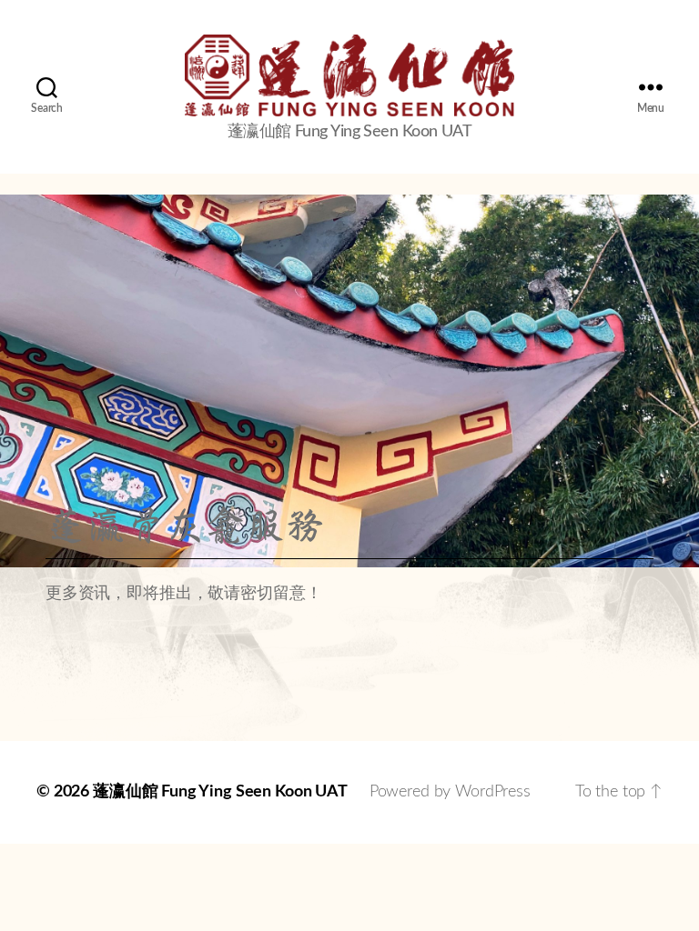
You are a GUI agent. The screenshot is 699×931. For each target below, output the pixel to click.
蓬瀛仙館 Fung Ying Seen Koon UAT (220, 792)
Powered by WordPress (450, 792)
